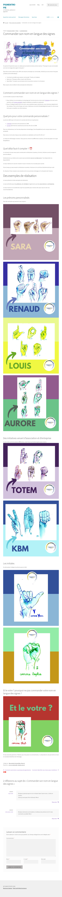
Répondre (54, 802)
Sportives (34, 17)
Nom (8, 859)
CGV (42, 4)
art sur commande (13, 765)
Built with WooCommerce (20, 888)
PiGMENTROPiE (9, 6)
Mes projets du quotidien (15, 22)
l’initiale (47, 100)
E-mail (26, 859)
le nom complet (18, 102)
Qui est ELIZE (32, 4)
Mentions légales (7, 888)
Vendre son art (21, 765)
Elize (17, 31)
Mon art (23, 763)
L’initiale (9, 123)
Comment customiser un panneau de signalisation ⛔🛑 (17, 771)
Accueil (6, 22)
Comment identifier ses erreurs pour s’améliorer (44, 770)
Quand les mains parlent (9, 17)
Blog (38, 4)
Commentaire (10, 838)
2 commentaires (23, 31)
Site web (43, 859)
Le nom (9, 125)
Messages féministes (23, 17)
